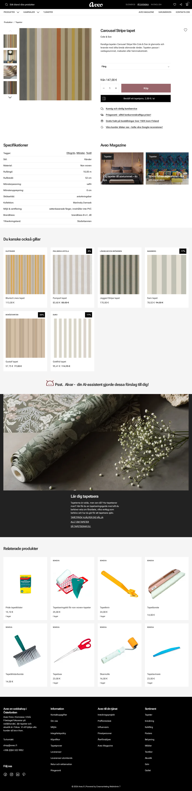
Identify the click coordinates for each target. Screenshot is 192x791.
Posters (148, 733)
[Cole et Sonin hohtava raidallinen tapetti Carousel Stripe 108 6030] (10, 72)
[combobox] (143, 66)
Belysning (150, 739)
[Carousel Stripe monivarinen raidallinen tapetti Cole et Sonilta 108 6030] (55, 64)
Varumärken (164, 12)
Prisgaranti (56, 770)
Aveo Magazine (146, 12)
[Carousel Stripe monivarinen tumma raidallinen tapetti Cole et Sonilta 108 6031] (10, 87)
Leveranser (56, 752)
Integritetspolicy (58, 733)
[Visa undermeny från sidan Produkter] (18, 12)
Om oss (54, 721)
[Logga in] (181, 4)
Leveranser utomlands (61, 758)
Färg (104, 66)
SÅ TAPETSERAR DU (81, 526)
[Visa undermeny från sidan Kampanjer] (38, 12)
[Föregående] (10, 31)
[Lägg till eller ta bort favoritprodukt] (185, 30)
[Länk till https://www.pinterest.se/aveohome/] (24, 774)
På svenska (143, 4)
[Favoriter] (175, 4)
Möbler (148, 745)
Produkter (9, 12)
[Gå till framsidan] (96, 4)
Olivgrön (70, 153)
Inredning (149, 721)
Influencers (103, 727)
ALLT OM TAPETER (80, 522)
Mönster (80, 153)
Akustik (148, 758)
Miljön (54, 727)
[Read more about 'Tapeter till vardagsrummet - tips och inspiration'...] (167, 168)
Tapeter (18, 22)
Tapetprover (56, 745)
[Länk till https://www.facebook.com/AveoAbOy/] (5, 774)
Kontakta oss (183, 12)
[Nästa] (10, 97)
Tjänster (48, 12)
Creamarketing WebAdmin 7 (108, 786)
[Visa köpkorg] (187, 4)
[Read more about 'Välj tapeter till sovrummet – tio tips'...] (122, 168)
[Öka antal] (116, 88)
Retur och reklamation (61, 764)
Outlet (148, 770)
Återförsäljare (104, 739)
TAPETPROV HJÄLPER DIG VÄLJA (87, 517)
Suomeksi (130, 4)
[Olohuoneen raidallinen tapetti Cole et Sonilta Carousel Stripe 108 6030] (10, 56)
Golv (147, 764)
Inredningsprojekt (106, 714)
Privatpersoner (105, 733)
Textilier (149, 752)
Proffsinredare (104, 721)
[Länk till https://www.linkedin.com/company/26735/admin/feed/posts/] (18, 774)
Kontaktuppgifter (59, 714)
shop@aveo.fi (10, 745)
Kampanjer (29, 12)
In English (156, 4)
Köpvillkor (56, 739)
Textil (89, 153)
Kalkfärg (149, 727)
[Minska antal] (103, 88)
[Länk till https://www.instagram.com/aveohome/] (11, 774)
